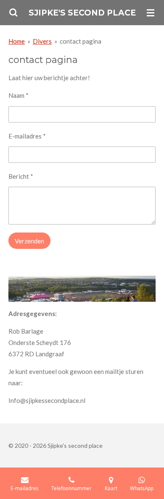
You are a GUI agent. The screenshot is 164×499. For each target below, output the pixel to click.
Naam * (18, 95)
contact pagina (80, 41)
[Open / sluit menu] (150, 12)
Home (16, 41)
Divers (42, 41)
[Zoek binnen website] (13, 12)
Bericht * (20, 176)
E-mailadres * (27, 136)
